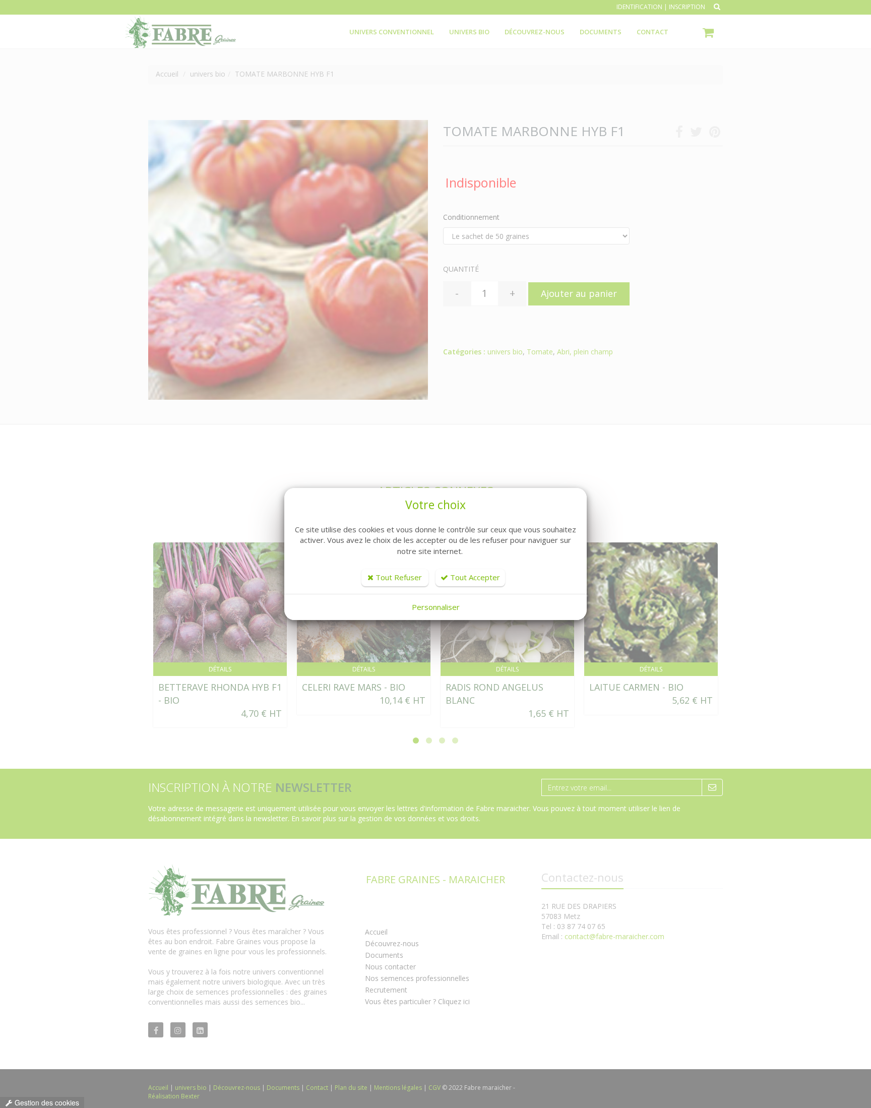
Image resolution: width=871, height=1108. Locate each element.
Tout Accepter (474, 577)
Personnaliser (436, 607)
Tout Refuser (398, 577)
